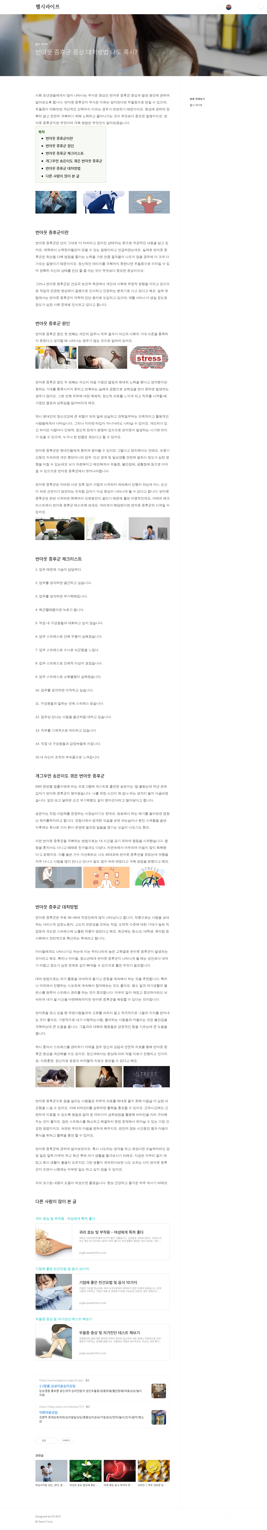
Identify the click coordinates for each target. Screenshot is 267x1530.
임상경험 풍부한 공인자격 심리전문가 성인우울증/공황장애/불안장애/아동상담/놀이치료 (90, 1393)
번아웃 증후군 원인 (60, 145)
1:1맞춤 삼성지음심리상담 (57, 1386)
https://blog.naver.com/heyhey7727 (61, 1406)
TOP (229, 1518)
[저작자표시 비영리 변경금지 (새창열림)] (78, 1440)
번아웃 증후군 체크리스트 (65, 153)
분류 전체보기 (197, 99)
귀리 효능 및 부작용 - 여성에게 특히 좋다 (65, 1218)
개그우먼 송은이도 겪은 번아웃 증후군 (74, 160)
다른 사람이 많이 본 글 (62, 176)
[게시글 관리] (53, 1440)
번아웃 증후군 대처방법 (63, 168)
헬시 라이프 (196, 105)
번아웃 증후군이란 (59, 138)
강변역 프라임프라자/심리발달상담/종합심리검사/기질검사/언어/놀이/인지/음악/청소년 (91, 1419)
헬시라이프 (47, 7)
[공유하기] (49, 1440)
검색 (220, 7)
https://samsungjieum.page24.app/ (61, 1380)
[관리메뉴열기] (260, 6)
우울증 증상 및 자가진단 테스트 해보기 (63, 1319)
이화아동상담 (48, 1412)
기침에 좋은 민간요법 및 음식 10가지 (62, 1269)
